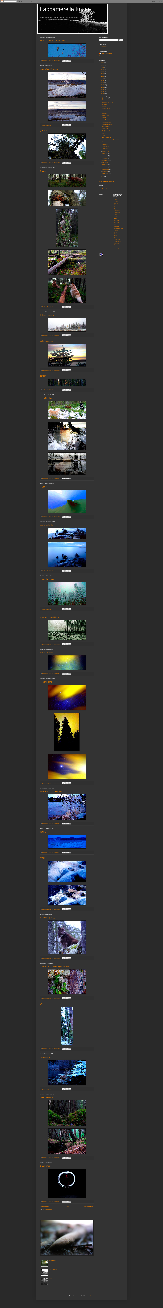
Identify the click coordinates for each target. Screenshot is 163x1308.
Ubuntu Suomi (117, 249)
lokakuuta (105, 153)
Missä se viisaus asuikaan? (52, 40)
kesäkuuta (105, 162)
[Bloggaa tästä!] (65, 61)
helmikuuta (105, 171)
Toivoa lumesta (47, 315)
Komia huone (46, 682)
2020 (102, 76)
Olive (115, 232)
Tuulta (43, 832)
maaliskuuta (105, 169)
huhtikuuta (105, 167)
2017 (102, 82)
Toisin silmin (104, 46)
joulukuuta (105, 98)
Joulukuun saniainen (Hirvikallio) (54, 966)
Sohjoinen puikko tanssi (51, 791)
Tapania (43, 171)
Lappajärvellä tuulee (49, 69)
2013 (102, 91)
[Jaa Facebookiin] (68, 61)
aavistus (44, 376)
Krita (115, 224)
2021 (102, 74)
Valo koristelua (46, 341)
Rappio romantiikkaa (49, 617)
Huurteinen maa (47, 579)
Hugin (115, 218)
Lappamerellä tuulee (65, 9)
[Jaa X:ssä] (66, 61)
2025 (102, 65)
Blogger (92, 1296)
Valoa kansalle (46, 652)
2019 (102, 78)
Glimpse (116, 216)
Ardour (116, 199)
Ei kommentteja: (56, 60)
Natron (116, 230)
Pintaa (50, 1278)
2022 (102, 71)
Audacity (116, 201)
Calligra (116, 205)
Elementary (117, 212)
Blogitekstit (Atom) (47, 1209)
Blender (116, 203)
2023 (102, 69)
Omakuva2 (45, 1166)
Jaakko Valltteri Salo (106, 53)
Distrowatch (117, 210)
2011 (102, 96)
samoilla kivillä (46, 525)
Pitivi (115, 236)
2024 (102, 67)
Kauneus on (45, 1057)
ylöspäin (44, 130)
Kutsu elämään (53, 1260)
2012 (102, 94)
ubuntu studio (117, 247)
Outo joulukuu (46, 1097)
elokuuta (104, 158)
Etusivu (67, 1206)
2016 (102, 85)
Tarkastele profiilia (104, 56)
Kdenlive (116, 222)
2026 (102, 62)
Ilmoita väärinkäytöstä (106, 181)
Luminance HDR (118, 228)
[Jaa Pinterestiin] (70, 61)
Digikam (116, 209)
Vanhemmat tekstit (88, 1206)
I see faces (103, 190)
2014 (102, 89)
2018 (102, 80)
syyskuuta (105, 156)
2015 (102, 87)
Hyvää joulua (46, 398)
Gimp (115, 214)
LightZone (116, 226)
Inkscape (116, 220)
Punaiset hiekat (53, 1269)
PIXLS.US (116, 238)
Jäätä (42, 858)
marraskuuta (105, 151)
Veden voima (44, 1215)
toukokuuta (105, 164)
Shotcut (116, 245)
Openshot (116, 234)
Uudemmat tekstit (44, 1206)
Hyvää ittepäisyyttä (48, 917)
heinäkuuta (105, 160)
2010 (102, 176)
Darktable (116, 207)
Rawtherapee (117, 239)
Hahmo (43, 487)
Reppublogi (104, 188)
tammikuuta (105, 173)
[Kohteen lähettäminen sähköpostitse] (63, 61)
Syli (41, 1004)
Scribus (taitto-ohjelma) (117, 242)
